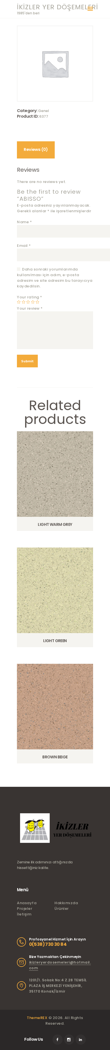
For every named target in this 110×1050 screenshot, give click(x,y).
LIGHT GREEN (55, 640)
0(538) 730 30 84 (48, 944)
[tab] (36, 149)
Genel (43, 110)
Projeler (24, 908)
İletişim (24, 914)
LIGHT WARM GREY (55, 524)
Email (24, 245)
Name (24, 222)
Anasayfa (26, 903)
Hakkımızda (66, 903)
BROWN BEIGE (54, 757)
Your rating (29, 297)
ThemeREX (37, 1017)
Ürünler (61, 908)
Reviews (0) (36, 149)
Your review (30, 308)
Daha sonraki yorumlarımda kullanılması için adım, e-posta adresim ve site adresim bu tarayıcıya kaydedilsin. (55, 278)
